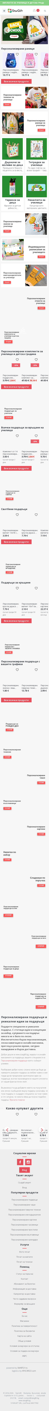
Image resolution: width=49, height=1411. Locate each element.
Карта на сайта (24, 1336)
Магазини (24, 1321)
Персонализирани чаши (24, 1204)
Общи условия (24, 1341)
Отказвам (24, 1404)
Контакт (24, 1279)
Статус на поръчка (24, 1274)
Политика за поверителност (24, 1326)
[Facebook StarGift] (20, 1162)
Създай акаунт (24, 1182)
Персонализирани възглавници (24, 1234)
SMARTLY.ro (23, 1368)
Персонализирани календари (24, 1239)
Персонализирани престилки (24, 1229)
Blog (24, 1170)
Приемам (25, 1397)
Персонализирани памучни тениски (24, 1209)
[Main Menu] (4, 11)
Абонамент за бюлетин (24, 1284)
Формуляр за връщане (24, 1304)
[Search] (45, 10)
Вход (24, 1187)
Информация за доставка (24, 1289)
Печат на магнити (24, 1257)
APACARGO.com (29, 1371)
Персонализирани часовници (24, 1224)
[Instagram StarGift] (28, 1162)
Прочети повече (17, 1100)
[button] (7, 30)
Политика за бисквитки (24, 1331)
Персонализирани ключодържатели (24, 1214)
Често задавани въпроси (24, 1299)
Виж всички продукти (16, 81)
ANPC (24, 1356)
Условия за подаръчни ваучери (24, 1351)
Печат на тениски (24, 1262)
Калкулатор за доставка (24, 1294)
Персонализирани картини (24, 1219)
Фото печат (24, 1252)
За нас (24, 1316)
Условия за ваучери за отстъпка (24, 1346)
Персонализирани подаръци (14, 1060)
